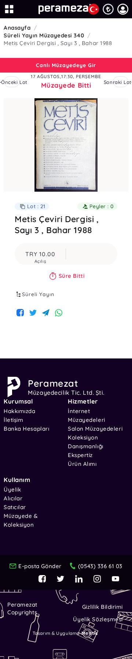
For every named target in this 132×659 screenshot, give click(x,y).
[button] (122, 9)
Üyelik (12, 489)
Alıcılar (13, 498)
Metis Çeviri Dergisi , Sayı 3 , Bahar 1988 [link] (58, 43)
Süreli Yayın (38, 294)
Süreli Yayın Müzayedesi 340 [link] (44, 35)
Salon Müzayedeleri (95, 428)
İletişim (13, 419)
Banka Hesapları (26, 428)
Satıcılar (15, 507)
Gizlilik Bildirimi (102, 606)
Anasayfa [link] (17, 27)
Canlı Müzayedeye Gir (66, 65)
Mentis (89, 633)
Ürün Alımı (82, 463)
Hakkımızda (20, 411)
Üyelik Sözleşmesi (98, 619)
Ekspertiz (80, 455)
